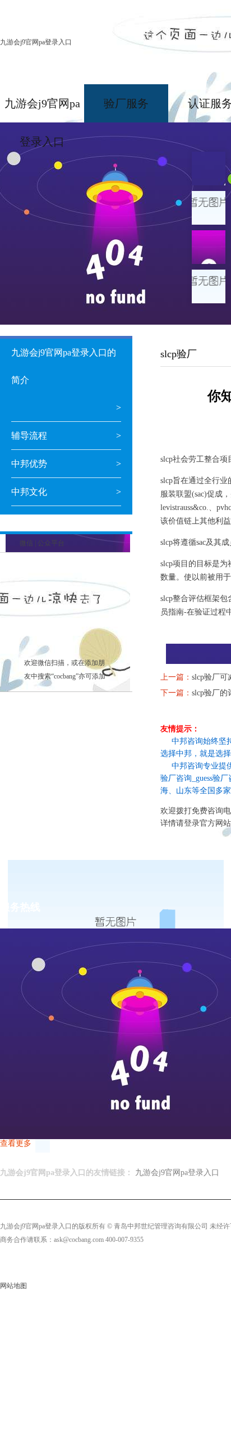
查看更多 (15, 1143)
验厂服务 (126, 103)
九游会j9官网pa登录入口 (36, 42)
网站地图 (13, 1286)
